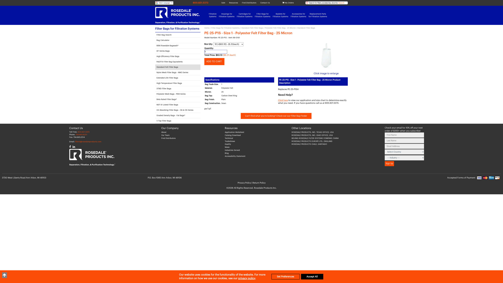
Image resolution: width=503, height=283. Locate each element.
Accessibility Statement (235, 156)
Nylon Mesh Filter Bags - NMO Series (172, 73)
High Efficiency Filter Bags (168, 56)
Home (206, 28)
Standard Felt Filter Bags (252, 28)
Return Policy (259, 183)
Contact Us (265, 3)
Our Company (170, 128)
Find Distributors (249, 3)
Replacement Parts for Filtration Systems (318, 15)
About (163, 132)
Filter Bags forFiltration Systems (262, 15)
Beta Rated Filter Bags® (167, 99)
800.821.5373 (200, 3)
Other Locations (301, 128)
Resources (233, 3)
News (227, 147)
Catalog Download (233, 135)
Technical (229, 138)
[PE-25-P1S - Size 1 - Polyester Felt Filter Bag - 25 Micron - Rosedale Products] (326, 55)
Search (341, 3)
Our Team (165, 135)
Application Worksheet (234, 132)
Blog (227, 153)
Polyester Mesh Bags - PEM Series (171, 94)
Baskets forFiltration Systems (280, 15)
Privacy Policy (244, 183)
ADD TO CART (214, 61)
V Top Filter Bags (164, 121)
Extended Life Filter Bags (167, 78)
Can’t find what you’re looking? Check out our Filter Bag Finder (276, 116)
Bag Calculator (163, 40)
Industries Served (232, 150)
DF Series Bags (163, 51)
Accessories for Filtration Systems (298, 15)
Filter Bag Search (164, 35)
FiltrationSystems (213, 15)
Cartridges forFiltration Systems (244, 15)
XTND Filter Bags (164, 89)
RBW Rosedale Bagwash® (167, 46)
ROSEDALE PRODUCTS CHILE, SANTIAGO (309, 144)
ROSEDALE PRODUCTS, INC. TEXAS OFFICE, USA (313, 132)
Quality (228, 144)
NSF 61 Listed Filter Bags (167, 105)
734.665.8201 (81, 135)
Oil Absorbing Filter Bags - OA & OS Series (175, 110)
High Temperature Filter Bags (169, 83)
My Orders (289, 3)
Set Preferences (285, 276)
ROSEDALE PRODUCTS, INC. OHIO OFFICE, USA (312, 135)
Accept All (312, 276)
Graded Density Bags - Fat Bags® (171, 115)
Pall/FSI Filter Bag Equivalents (170, 62)
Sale (223, 3)
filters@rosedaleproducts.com (88, 142)
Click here (283, 100)
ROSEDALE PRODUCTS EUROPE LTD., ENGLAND (312, 141)
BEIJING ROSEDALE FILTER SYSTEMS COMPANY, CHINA (315, 138)
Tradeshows (230, 141)
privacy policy (246, 278)
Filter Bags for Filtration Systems (225, 28)
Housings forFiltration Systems (226, 15)
